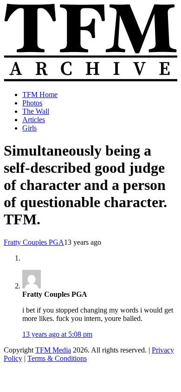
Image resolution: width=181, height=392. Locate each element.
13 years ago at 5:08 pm (57, 334)
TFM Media (53, 350)
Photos (32, 103)
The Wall (35, 111)
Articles (33, 120)
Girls (29, 128)
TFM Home (40, 94)
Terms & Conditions (57, 358)
